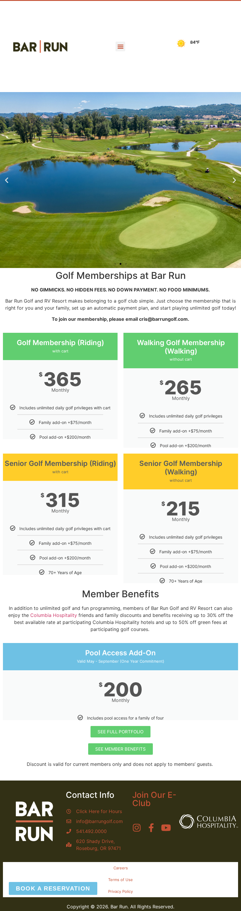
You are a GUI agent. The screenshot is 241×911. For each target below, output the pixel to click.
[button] (120, 46)
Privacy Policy (120, 891)
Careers (120, 868)
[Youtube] (166, 827)
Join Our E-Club (154, 799)
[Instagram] (136, 827)
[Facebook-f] (151, 827)
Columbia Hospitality (53, 615)
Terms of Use (120, 879)
